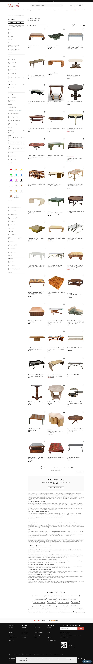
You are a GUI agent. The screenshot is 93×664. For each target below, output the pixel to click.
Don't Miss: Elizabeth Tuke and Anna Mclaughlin (46, 1)
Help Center (11, 627)
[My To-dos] (74, 5)
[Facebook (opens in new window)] (78, 659)
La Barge (51, 498)
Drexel (49, 509)
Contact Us (11, 629)
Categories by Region (38, 632)
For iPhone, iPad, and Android (65, 640)
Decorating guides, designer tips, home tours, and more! (70, 634)
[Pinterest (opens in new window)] (81, 659)
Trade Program (24, 629)
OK (70, 659)
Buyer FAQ (24, 627)
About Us (49, 627)
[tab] (16, 33)
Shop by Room (37, 637)
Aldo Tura (52, 508)
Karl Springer (53, 507)
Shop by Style (37, 627)
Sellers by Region (38, 635)
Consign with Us (25, 635)
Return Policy (11, 632)
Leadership (50, 629)
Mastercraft (50, 505)
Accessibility (11, 640)
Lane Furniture (42, 509)
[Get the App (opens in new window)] (63, 645)
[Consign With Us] (77, 5)
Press (48, 635)
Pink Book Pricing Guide (13, 637)
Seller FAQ (24, 637)
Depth (9, 135)
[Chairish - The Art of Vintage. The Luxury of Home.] (13, 5)
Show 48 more (11, 228)
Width (9, 146)
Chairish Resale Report (52, 640)
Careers (49, 632)
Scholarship (50, 637)
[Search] (61, 5)
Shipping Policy (11, 635)
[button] (80, 5)
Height (9, 140)
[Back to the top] (90, 657)
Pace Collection (43, 505)
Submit (81, 628)
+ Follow (16, 22)
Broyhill (46, 509)
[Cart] (82, 5)
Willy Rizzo (56, 498)
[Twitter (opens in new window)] (84, 659)
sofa (32, 514)
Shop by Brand (37, 629)
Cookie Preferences (23, 660)
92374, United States (17, 110)
